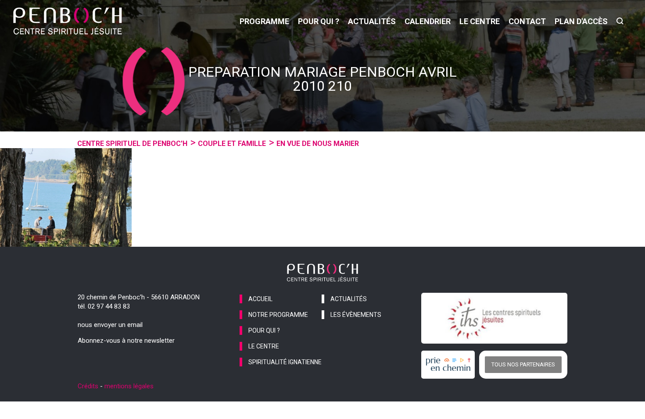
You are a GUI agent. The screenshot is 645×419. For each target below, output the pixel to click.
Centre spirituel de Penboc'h (132, 143)
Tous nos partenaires (523, 364)
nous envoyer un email (110, 325)
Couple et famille (232, 143)
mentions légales (129, 386)
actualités (372, 21)
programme (264, 21)
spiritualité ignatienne (285, 362)
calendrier (428, 21)
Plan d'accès (581, 21)
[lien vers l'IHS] (494, 318)
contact (527, 21)
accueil (260, 298)
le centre (479, 21)
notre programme (278, 314)
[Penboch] (67, 21)
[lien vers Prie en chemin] (450, 365)
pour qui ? (318, 21)
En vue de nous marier (317, 143)
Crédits (88, 386)
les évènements (355, 314)
